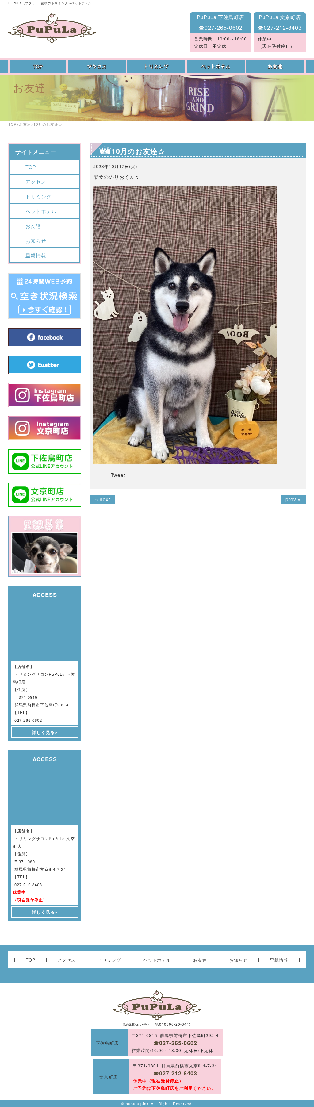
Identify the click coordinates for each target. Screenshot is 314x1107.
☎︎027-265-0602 (221, 27)
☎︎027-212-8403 (280, 27)
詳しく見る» (45, 732)
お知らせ (35, 240)
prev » (293, 499)
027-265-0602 (28, 720)
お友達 (276, 66)
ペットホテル (216, 66)
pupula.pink (137, 1103)
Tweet (118, 475)
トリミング (157, 66)
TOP (38, 66)
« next (102, 499)
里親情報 (35, 255)
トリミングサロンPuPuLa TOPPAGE (52, 27)
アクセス (97, 66)
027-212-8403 (28, 884)
